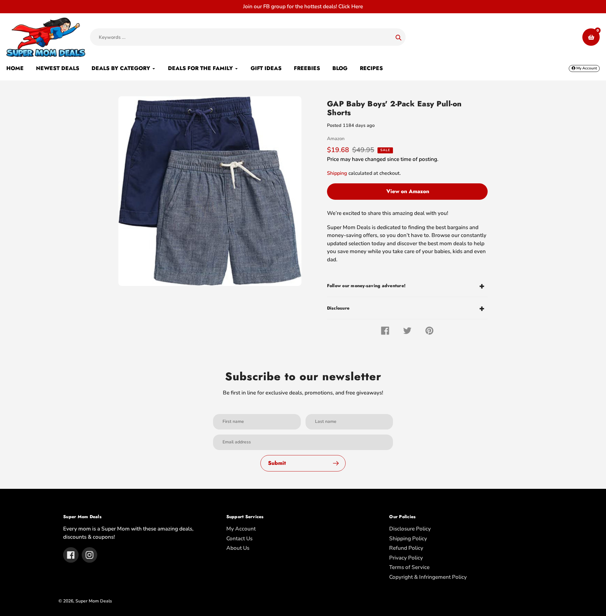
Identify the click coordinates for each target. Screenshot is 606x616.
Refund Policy (406, 548)
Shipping (337, 173)
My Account (241, 528)
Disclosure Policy (410, 528)
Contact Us (239, 538)
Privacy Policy (406, 557)
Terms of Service (409, 567)
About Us (237, 548)
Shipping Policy (408, 538)
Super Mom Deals (93, 601)
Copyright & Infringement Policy (428, 577)
